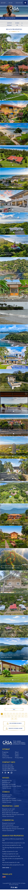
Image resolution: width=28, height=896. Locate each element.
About (17, 752)
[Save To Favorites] (26, 35)
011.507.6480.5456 (8, 768)
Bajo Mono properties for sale (11, 856)
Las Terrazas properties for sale (11, 845)
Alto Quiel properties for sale (11, 862)
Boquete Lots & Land (8, 809)
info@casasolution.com (9, 770)
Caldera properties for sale (10, 854)
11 (5, 716)
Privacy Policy (19, 757)
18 (12, 719)
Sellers (17, 755)
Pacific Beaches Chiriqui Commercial (13, 828)
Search (4, 754)
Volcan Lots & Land (8, 816)
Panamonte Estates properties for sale (13, 842)
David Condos (6, 796)
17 (26, 716)
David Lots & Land (7, 810)
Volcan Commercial (8, 830)
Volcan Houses (6, 788)
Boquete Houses (7, 780)
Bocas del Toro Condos (9, 798)
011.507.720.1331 (7, 765)
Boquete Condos (7, 794)
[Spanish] (5, 877)
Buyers (17, 754)
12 (8, 716)
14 (15, 716)
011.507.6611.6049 (8, 767)
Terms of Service (7, 757)
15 (19, 716)
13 (12, 716)
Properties (5, 752)
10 (2, 716)
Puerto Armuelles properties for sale (13, 865)
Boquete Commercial (8, 823)
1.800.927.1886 (18, 2)
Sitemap (16, 884)
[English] (3, 877)
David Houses (6, 782)
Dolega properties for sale (10, 851)
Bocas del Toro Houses (9, 784)
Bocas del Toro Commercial (10, 826)
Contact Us (5, 755)
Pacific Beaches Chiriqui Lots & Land (13, 814)
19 (15, 719)
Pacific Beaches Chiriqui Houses (11, 786)
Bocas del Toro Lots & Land (10, 812)
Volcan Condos (6, 802)
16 (22, 716)
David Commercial (7, 825)
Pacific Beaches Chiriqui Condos (11, 800)
